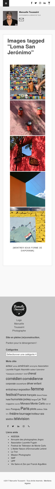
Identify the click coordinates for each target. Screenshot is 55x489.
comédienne (33, 378)
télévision (21, 418)
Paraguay (15, 408)
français (31, 395)
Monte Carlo (38, 403)
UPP (13, 460)
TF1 (7, 414)
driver (30, 383)
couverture (21, 383)
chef (25, 374)
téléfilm (9, 419)
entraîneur (12, 389)
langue (34, 399)
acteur (9, 365)
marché (17, 404)
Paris (25, 408)
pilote (33, 409)
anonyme (33, 366)
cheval (32, 373)
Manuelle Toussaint (29, 12)
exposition (24, 389)
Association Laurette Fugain (24, 442)
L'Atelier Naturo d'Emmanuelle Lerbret (28, 448)
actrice (15, 366)
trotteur (35, 413)
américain (23, 365)
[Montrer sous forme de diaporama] (27, 249)
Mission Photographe (21, 454)
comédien (14, 378)
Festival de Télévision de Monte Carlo (28, 445)
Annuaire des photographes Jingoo (27, 439)
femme (37, 388)
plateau (40, 409)
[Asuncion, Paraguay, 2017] (27, 82)
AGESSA (15, 436)
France (21, 394)
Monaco (25, 403)
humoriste (17, 399)
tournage (25, 413)
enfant (37, 383)
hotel (8, 399)
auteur (33, 369)
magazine (10, 403)
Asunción (25, 369)
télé (42, 413)
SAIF (13, 457)
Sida (45, 409)
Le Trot (42, 399)
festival (11, 394)
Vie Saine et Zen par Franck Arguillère (28, 464)
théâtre (14, 413)
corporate (11, 383)
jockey (27, 399)
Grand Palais (42, 395)
